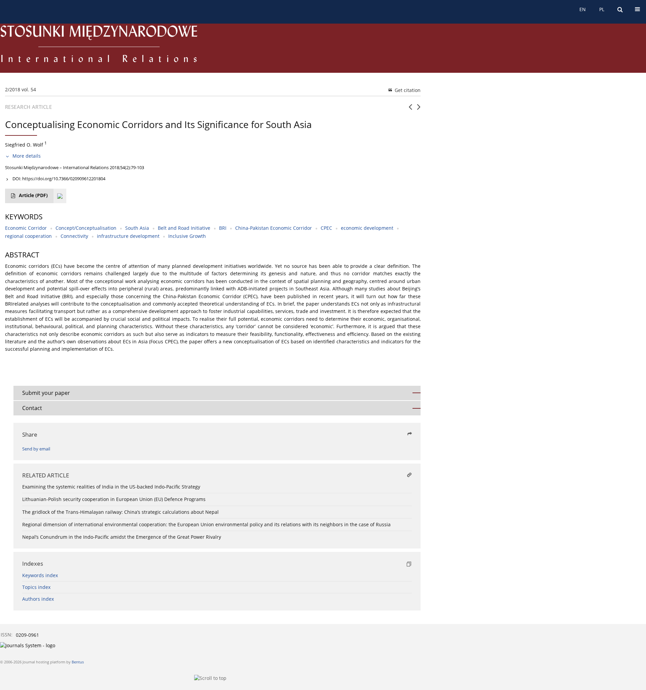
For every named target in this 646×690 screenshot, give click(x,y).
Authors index (38, 599)
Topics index (36, 587)
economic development (367, 228)
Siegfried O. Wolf (24, 145)
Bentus (78, 661)
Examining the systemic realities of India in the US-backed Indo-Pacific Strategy (111, 486)
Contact (32, 408)
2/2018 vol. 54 (20, 89)
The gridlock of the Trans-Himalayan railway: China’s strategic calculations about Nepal (120, 512)
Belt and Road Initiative (184, 228)
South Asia (137, 228)
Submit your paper (46, 393)
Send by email (36, 449)
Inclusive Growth (187, 236)
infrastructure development (128, 236)
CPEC (326, 228)
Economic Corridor (26, 228)
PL (601, 9)
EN (582, 9)
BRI (222, 228)
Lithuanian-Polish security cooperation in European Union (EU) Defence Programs (114, 499)
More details (26, 156)
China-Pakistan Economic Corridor (273, 228)
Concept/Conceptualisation (86, 228)
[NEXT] (419, 109)
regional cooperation (28, 236)
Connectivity (74, 236)
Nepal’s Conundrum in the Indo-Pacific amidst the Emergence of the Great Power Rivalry (121, 537)
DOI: (58, 179)
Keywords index (40, 575)
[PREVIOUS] (410, 109)
